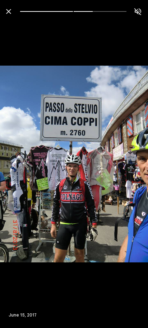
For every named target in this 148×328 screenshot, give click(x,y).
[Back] (8, 11)
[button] (20, 164)
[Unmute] (138, 11)
